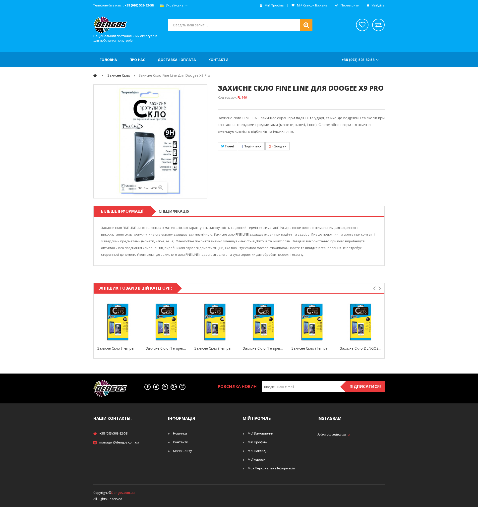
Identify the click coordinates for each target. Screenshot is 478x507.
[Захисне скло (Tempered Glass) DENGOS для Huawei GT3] (117, 321)
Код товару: (227, 97)
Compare (137, 321)
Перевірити (349, 5)
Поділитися (252, 146)
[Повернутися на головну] (95, 75)
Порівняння (378, 25)
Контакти (180, 442)
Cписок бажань (362, 25)
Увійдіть (378, 5)
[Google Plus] (174, 387)
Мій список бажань (311, 5)
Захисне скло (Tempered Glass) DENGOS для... (166, 348)
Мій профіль (274, 5)
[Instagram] (182, 387)
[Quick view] (98, 321)
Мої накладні (258, 450)
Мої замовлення (261, 433)
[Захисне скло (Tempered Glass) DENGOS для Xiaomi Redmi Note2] (263, 321)
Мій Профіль (257, 442)
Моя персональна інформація (271, 468)
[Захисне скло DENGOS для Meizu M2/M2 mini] (360, 321)
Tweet (229, 146)
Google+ (279, 146)
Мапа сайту (182, 450)
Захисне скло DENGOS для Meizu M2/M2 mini (360, 348)
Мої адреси (256, 459)
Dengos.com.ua (123, 492)
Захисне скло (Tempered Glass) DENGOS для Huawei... (117, 348)
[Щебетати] (156, 387)
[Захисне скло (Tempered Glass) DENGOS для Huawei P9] (166, 321)
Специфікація (174, 211)
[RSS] (165, 387)
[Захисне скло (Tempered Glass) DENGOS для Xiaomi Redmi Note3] (312, 321)
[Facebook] (147, 387)
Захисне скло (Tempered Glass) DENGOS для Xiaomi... (263, 348)
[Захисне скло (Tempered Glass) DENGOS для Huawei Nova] (215, 321)
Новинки (180, 433)
